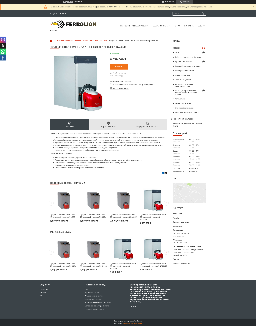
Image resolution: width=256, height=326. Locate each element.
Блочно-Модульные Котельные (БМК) (187, 125)
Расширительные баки (184, 70)
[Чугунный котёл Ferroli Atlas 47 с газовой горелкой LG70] (63, 200)
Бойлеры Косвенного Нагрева (188, 57)
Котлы (177, 52)
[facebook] (163, 174)
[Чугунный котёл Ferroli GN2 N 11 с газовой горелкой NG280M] (153, 249)
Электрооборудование (184, 108)
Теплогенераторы (182, 75)
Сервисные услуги (183, 79)
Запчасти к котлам (183, 103)
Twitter (43, 292)
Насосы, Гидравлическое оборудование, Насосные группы (186, 92)
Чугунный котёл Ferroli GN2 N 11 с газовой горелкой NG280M (153, 265)
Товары (176, 48)
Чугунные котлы (92, 292)
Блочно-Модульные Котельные (188, 66)
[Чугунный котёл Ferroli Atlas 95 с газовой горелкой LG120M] (123, 200)
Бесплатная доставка (122, 81)
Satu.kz (139, 321)
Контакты (189, 26)
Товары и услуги (160, 26)
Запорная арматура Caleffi (187, 112)
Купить (119, 67)
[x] (166, 174)
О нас (177, 26)
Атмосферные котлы (94, 296)
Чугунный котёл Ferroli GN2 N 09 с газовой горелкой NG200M (153, 217)
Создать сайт (68, 2)
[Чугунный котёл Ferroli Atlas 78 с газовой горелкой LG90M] (93, 200)
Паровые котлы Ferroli (94, 309)
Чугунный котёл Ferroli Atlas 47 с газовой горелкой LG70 (62, 216)
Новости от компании (183, 119)
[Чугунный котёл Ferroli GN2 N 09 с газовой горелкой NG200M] (153, 200)
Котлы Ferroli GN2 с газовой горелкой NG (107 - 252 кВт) (82, 41)
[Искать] (203, 13)
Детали (133, 306)
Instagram (44, 289)
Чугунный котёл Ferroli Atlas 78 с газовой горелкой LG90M (93, 216)
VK (41, 296)
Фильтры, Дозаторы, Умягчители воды (184, 85)
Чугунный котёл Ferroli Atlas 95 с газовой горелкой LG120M (123, 216)
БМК (87, 289)
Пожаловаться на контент (132, 323)
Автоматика (180, 99)
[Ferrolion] (73, 24)
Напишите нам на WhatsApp (134, 26)
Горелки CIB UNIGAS (183, 61)
